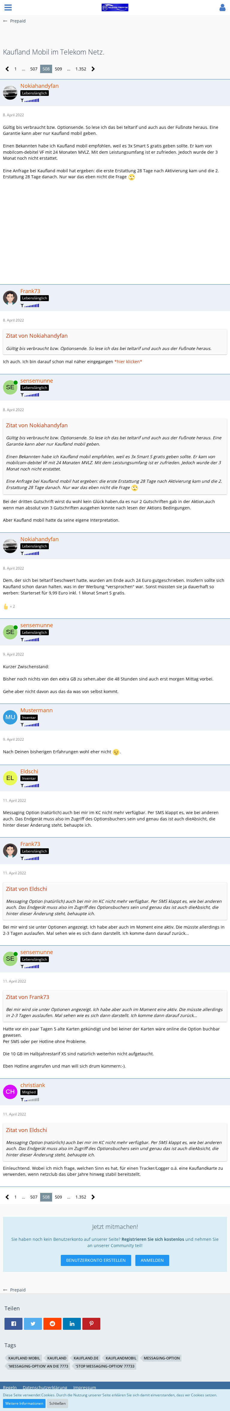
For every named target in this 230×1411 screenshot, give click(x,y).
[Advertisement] (115, 232)
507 (33, 69)
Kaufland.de (86, 1358)
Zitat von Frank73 (27, 996)
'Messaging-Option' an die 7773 (38, 1366)
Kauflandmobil (121, 1358)
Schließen (57, 1403)
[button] (8, 7)
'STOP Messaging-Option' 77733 (104, 1366)
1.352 (80, 69)
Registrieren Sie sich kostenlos (153, 1239)
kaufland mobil (24, 1358)
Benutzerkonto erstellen (96, 1260)
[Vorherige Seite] (7, 69)
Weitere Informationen (24, 1403)
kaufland (56, 1358)
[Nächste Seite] (93, 69)
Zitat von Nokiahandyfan (37, 335)
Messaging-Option (162, 1358)
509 (58, 69)
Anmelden (152, 1260)
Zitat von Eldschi (26, 888)
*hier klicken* (128, 361)
